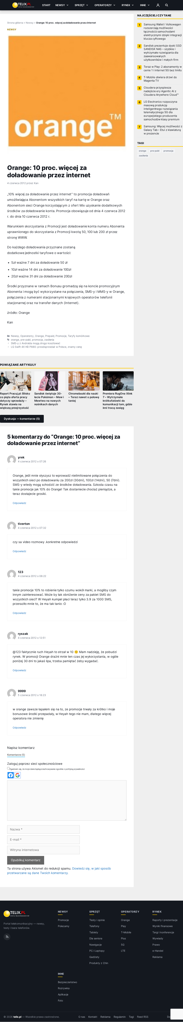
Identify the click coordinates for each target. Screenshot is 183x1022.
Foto (60, 1000)
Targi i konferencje (163, 932)
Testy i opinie (97, 919)
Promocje (61, 336)
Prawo (156, 944)
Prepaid (49, 336)
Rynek (126, 5)
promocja (37, 339)
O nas (81, 1016)
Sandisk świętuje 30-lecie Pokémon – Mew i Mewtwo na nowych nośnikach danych (49, 399)
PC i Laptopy (96, 950)
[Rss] (7, 936)
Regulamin (120, 1016)
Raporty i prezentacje (164, 919)
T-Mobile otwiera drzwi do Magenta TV (160, 79)
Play (123, 926)
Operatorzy (103, 5)
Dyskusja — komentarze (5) (22, 418)
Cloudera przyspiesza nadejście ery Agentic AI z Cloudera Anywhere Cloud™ (161, 91)
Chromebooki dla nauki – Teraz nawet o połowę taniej (83, 397)
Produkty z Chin (98, 963)
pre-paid (26, 339)
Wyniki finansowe (162, 926)
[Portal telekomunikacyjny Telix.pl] (17, 913)
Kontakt (92, 1016)
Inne (143, 5)
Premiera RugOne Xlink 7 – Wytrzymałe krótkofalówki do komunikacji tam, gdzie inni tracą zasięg (118, 400)
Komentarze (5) (16, 754)
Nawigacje (95, 944)
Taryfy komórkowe (79, 336)
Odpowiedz (19, 502)
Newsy (60, 5)
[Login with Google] (17, 775)
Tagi (131, 1016)
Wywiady (157, 938)
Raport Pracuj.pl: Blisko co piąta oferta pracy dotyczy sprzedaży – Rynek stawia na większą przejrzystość (15, 400)
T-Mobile (126, 932)
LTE (123, 950)
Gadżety (94, 956)
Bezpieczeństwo (67, 982)
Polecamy (63, 926)
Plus (123, 938)
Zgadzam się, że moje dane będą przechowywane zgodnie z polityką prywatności (47, 769)
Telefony (94, 926)
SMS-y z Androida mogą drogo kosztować (35, 343)
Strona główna (15, 22)
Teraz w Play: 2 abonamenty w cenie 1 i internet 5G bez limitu (163, 68)
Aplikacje (63, 994)
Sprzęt (80, 5)
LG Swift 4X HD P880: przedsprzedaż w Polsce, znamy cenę (46, 346)
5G (122, 944)
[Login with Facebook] (11, 775)
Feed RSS (142, 1016)
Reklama (157, 956)
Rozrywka (64, 988)
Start (46, 5)
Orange (39, 336)
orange (15, 339)
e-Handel (157, 950)
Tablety (93, 932)
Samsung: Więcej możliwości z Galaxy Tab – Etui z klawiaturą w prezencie (163, 130)
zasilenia (49, 339)
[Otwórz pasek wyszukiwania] (166, 5)
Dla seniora (95, 938)
